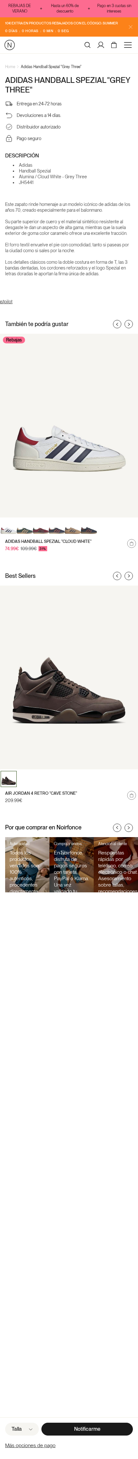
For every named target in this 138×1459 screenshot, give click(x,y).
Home (10, 67)
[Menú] (129, 45)
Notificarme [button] (87, 1429)
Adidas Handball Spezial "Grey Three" (51, 67)
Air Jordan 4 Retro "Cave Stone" (41, 793)
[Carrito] (115, 45)
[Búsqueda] (87, 45)
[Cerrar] (130, 27)
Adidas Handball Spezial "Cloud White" (48, 541)
